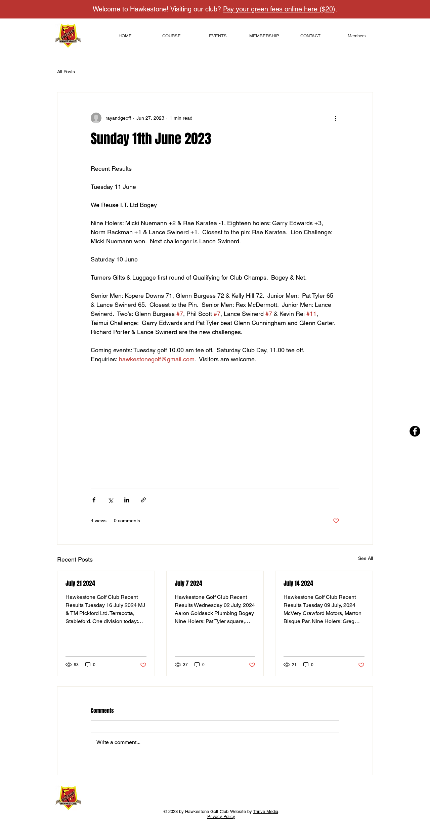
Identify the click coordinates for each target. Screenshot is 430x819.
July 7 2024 (188, 583)
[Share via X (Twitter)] (110, 500)
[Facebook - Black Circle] (415, 431)
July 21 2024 (80, 583)
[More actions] (335, 118)
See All (365, 558)
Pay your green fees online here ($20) (279, 9)
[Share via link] (143, 500)
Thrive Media (265, 811)
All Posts (66, 71)
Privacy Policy (221, 816)
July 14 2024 (298, 583)
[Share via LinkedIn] (127, 500)
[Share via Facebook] (94, 500)
